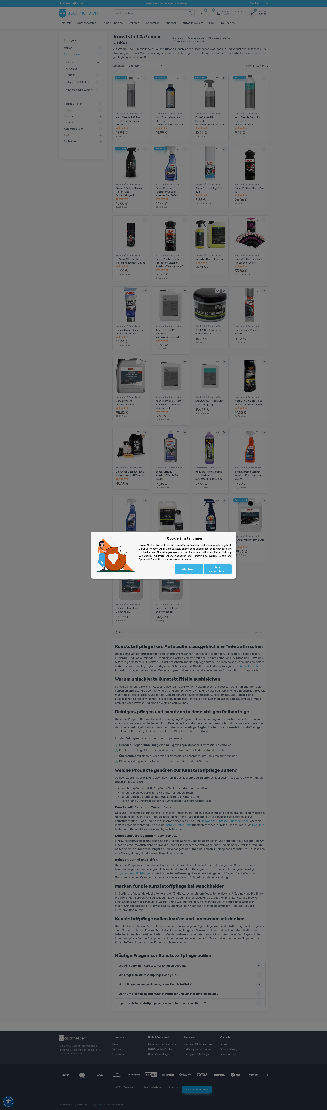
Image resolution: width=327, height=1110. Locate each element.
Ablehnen (189, 569)
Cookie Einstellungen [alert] (185, 538)
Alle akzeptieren (217, 569)
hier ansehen (169, 559)
